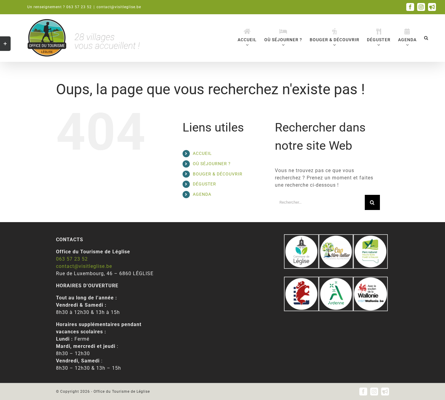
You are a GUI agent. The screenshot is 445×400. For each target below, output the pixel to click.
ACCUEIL (202, 153)
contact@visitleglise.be (119, 7)
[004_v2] (370, 280)
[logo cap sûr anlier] (336, 238)
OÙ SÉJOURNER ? (212, 163)
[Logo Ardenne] (336, 280)
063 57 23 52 (72, 259)
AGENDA (202, 194)
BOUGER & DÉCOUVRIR (217, 174)
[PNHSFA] (370, 238)
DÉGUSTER (204, 184)
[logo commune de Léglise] (301, 238)
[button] (426, 38)
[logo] (301, 280)
